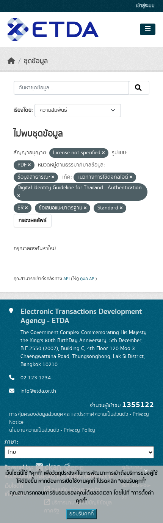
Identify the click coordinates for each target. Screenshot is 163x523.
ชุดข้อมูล (36, 61)
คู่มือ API (88, 278)
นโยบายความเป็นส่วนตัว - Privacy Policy (52, 430)
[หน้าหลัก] (11, 61)
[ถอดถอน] (103, 153)
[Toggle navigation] (147, 29)
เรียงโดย (22, 110)
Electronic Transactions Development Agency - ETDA (81, 316)
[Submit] (139, 88)
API (66, 278)
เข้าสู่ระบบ (145, 6)
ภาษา (11, 442)
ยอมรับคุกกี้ (81, 514)
